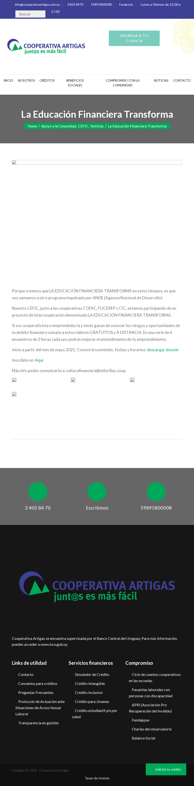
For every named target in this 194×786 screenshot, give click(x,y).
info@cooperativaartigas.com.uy (37, 4)
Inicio (8, 80)
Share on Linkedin (41, 413)
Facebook (126, 4)
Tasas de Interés (97, 778)
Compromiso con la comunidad (123, 83)
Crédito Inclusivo (89, 692)
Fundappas (141, 720)
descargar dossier (163, 349)
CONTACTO (181, 80)
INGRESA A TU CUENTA (134, 38)
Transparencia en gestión (38, 722)
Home (32, 126)
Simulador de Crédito (92, 674)
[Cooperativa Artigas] (46, 45)
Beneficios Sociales (75, 83)
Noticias (161, 80)
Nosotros (26, 80)
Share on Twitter (29, 413)
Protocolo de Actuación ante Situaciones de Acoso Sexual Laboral (40, 707)
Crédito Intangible (90, 683)
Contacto (26, 674)
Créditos (47, 80)
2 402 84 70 (38, 507)
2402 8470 (75, 4)
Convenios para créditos (37, 683)
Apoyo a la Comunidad (58, 126)
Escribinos (97, 507)
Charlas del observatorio (152, 729)
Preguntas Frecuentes (35, 692)
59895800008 (101, 4)
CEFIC (83, 126)
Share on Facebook (17, 413)
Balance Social (143, 738)
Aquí (38, 360)
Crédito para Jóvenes (92, 701)
